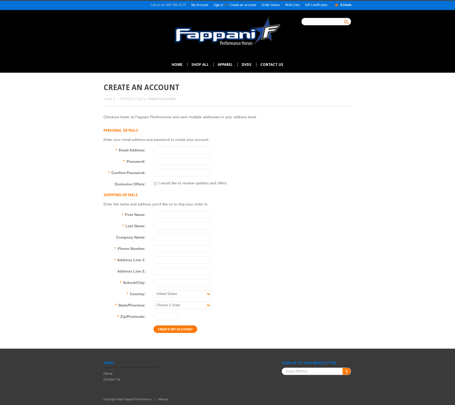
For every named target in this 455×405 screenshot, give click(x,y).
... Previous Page (130, 99)
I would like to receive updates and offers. (193, 183)
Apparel (225, 64)
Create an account (243, 5)
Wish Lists (292, 5)
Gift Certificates (316, 5)
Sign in (218, 5)
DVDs (246, 64)
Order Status (270, 5)
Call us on (168, 5)
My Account (199, 5)
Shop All (200, 64)
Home (107, 99)
